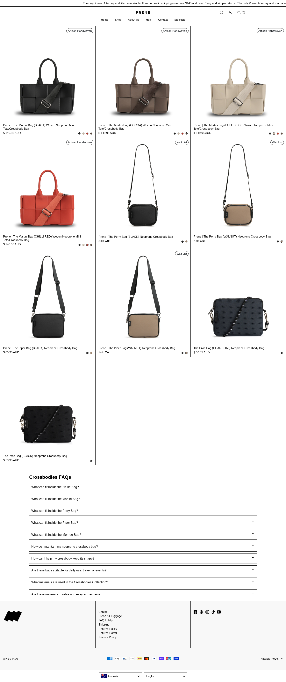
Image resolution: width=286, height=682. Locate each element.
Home (104, 19)
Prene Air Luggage (110, 616)
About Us (133, 19)
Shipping (103, 624)
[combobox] (120, 676)
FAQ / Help (105, 620)
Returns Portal (107, 632)
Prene (15, 659)
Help (149, 19)
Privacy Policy (107, 637)
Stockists (179, 19)
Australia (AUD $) (270, 658)
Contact (163, 19)
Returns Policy (107, 628)
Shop (118, 19)
